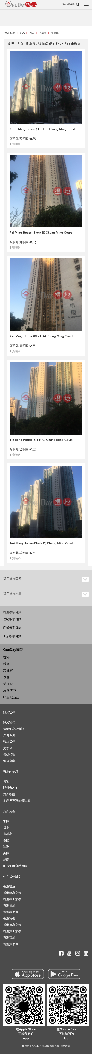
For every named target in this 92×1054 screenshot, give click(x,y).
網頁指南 (9, 761)
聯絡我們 (9, 742)
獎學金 (7, 748)
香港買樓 (9, 918)
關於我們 (9, 722)
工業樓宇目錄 (12, 636)
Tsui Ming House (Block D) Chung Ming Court (41, 543)
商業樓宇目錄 (12, 628)
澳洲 (6, 847)
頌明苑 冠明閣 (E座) (23, 139)
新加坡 (8, 684)
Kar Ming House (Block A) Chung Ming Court (41, 336)
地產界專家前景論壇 (16, 801)
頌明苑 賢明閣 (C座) (23, 449)
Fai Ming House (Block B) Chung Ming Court (41, 233)
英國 (6, 853)
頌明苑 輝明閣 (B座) (23, 242)
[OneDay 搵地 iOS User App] (28, 974)
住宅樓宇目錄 (12, 619)
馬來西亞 (9, 691)
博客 (6, 781)
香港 (6, 657)
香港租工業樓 (12, 899)
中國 (6, 821)
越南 (6, 664)
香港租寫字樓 (12, 893)
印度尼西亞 (11, 697)
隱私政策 (65, 1046)
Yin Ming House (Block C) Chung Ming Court (41, 440)
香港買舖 (9, 938)
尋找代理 (9, 754)
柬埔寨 (7, 834)
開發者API (10, 788)
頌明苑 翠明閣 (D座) (23, 553)
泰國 (6, 677)
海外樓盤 (9, 794)
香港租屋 (9, 886)
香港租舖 (9, 906)
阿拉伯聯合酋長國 (15, 866)
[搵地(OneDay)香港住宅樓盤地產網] (21, 4)
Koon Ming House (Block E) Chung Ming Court (42, 129)
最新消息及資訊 (13, 729)
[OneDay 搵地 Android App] (64, 974)
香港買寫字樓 (12, 925)
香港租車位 (10, 912)
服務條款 (54, 1046)
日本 (6, 828)
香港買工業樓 (12, 931)
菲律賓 (8, 671)
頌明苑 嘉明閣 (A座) (23, 346)
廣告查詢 (9, 735)
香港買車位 (10, 944)
